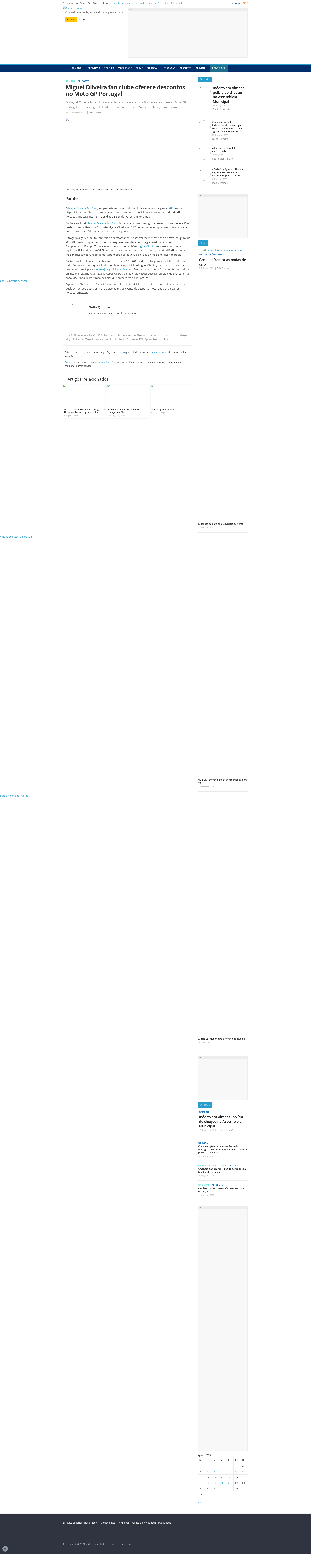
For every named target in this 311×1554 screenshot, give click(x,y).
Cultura (152, 68)
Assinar (71, 19)
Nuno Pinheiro (220, 138)
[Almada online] (66, 68)
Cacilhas (204, 1184)
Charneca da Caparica (212, 1165)
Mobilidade (125, 68)
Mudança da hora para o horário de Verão (220, 523)
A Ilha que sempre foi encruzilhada (223, 150)
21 (229, 1482)
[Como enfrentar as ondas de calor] (222, 250)
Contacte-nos (108, 1522)
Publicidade (164, 1522)
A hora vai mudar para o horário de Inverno (221, 1038)
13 (222, 1477)
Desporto (185, 68)
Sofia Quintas (95, 112)
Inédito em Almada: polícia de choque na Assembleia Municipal (147, 3)
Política (109, 68)
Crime (139, 68)
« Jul (200, 1502)
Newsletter (123, 1522)
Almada (76, 68)
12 (215, 1477)
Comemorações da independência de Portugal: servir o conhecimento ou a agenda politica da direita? (227, 126)
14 (229, 1477)
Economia (94, 68)
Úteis (203, 243)
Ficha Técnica (91, 1522)
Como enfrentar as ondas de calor (222, 262)
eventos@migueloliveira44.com (112, 269)
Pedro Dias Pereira (222, 158)
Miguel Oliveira (146, 246)
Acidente (217, 1184)
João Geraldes (220, 182)
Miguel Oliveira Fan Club (82, 208)
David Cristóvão (221, 109)
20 (222, 1482)
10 (200, 1477)
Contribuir (219, 68)
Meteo (203, 254)
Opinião (200, 68)
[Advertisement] (187, 34)
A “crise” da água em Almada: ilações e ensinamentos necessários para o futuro (227, 172)
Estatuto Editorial (72, 1522)
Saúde (212, 254)
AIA (170, 208)
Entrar (82, 19)
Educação (169, 68)
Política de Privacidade (144, 1522)
